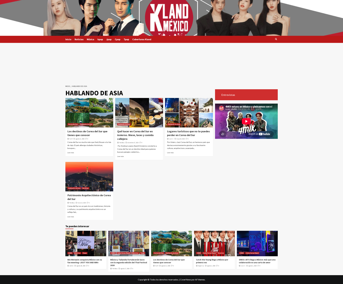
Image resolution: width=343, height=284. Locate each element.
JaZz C (171, 139)
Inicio (68, 39)
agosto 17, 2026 (124, 269)
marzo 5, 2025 (82, 203)
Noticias (79, 39)
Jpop (108, 39)
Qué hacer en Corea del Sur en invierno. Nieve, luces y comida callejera (135, 135)
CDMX (70, 253)
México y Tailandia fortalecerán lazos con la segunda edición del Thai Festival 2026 (128, 262)
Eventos (77, 253)
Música (90, 39)
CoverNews (185, 279)
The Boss (121, 143)
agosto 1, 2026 (211, 266)
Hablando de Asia (86, 124)
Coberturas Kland (141, 39)
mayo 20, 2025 (180, 139)
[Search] (276, 39)
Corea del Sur (73, 124)
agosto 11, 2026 (79, 139)
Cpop (117, 39)
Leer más (70, 153)
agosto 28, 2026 (80, 266)
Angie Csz (201, 266)
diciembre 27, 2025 (133, 143)
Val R (70, 139)
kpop (100, 39)
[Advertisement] (171, 63)
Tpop (126, 39)
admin (71, 266)
